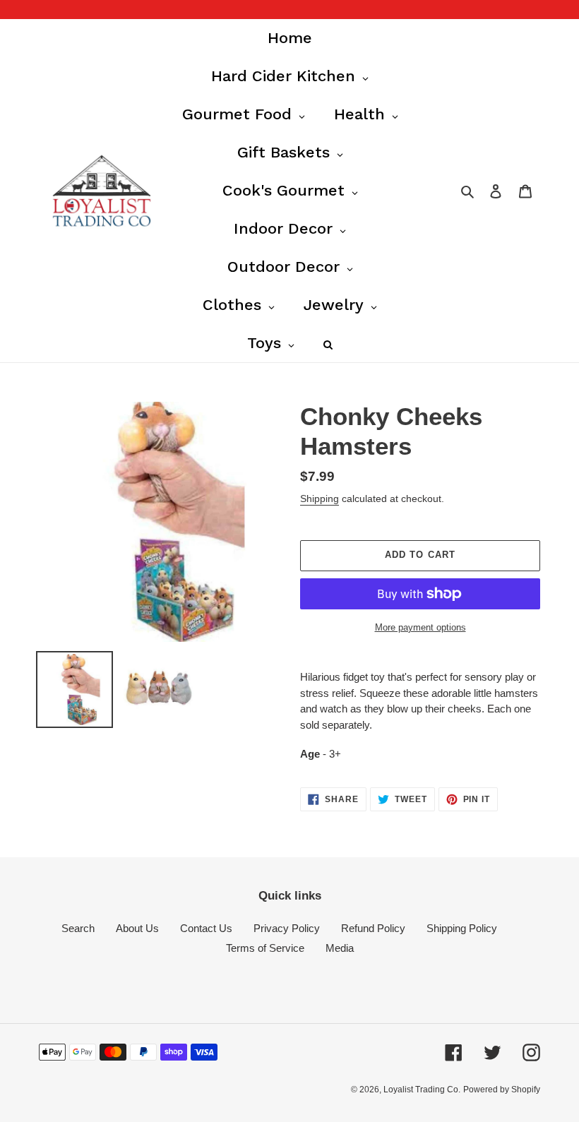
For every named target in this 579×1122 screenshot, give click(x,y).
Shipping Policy (461, 928)
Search (78, 928)
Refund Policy (373, 928)
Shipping (319, 498)
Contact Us (206, 928)
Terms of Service (265, 948)
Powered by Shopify (501, 1089)
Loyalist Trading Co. (421, 1089)
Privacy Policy (286, 928)
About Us (137, 928)
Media (340, 948)
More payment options (420, 627)
